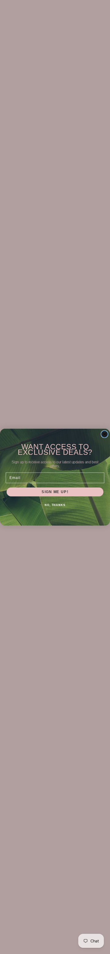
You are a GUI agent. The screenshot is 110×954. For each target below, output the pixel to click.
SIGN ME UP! (55, 491)
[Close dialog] (104, 434)
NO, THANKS (55, 505)
